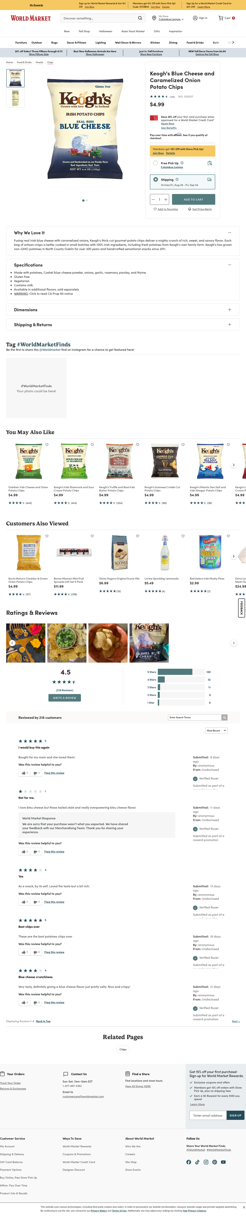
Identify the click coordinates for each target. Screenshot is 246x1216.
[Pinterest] (214, 1161)
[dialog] (123, 1209)
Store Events (133, 1169)
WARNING (21, 293)
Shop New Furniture (151, 54)
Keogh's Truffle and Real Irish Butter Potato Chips (117, 488)
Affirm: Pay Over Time (13, 1185)
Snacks (39, 62)
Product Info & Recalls (13, 1193)
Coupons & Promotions (77, 1154)
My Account (7, 1146)
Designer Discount (74, 1169)
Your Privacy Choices (194, 1210)
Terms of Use (119, 1210)
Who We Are (132, 1146)
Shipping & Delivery (12, 1154)
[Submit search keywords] (140, 17)
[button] (21, 42)
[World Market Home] (31, 18)
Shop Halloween (95, 54)
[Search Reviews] (224, 717)
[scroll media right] (234, 643)
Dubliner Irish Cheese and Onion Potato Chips (28, 488)
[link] (227, 18)
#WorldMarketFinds (219, 1150)
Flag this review (54, 773)
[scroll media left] (12, 643)
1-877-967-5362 (72, 1086)
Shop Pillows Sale (39, 54)
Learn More (204, 6)
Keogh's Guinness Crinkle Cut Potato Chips (162, 488)
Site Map (131, 1162)
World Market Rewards (77, 1146)
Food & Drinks (24, 62)
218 (172, 96)
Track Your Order (10, 1083)
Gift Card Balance (11, 1162)
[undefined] (221, 42)
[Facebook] (188, 1161)
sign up (235, 1115)
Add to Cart (193, 199)
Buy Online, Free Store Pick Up (18, 1177)
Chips (50, 62)
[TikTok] (197, 1161)
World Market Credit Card (79, 1162)
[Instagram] (206, 1161)
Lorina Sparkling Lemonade (162, 578)
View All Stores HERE (138, 1086)
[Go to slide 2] (87, 200)
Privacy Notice (99, 1210)
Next (236, 1021)
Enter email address (208, 1115)
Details (166, 6)
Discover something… (78, 18)
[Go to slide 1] (83, 200)
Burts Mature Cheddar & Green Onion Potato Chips (28, 580)
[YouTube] (223, 1161)
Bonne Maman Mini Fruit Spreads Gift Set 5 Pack (69, 580)
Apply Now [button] (167, 123)
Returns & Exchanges (13, 1088)
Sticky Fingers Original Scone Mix (119, 578)
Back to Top (43, 1021)
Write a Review (64, 698)
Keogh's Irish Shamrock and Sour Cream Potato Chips (74, 488)
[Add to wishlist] (47, 445)
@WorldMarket (195, 1150)
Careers (130, 1154)
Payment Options (11, 1169)
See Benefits (168, 128)
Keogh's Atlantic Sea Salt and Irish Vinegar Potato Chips (208, 488)
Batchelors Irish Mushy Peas (207, 578)
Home (9, 62)
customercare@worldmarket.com (83, 1096)
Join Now (89, 6)
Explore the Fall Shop (207, 54)
